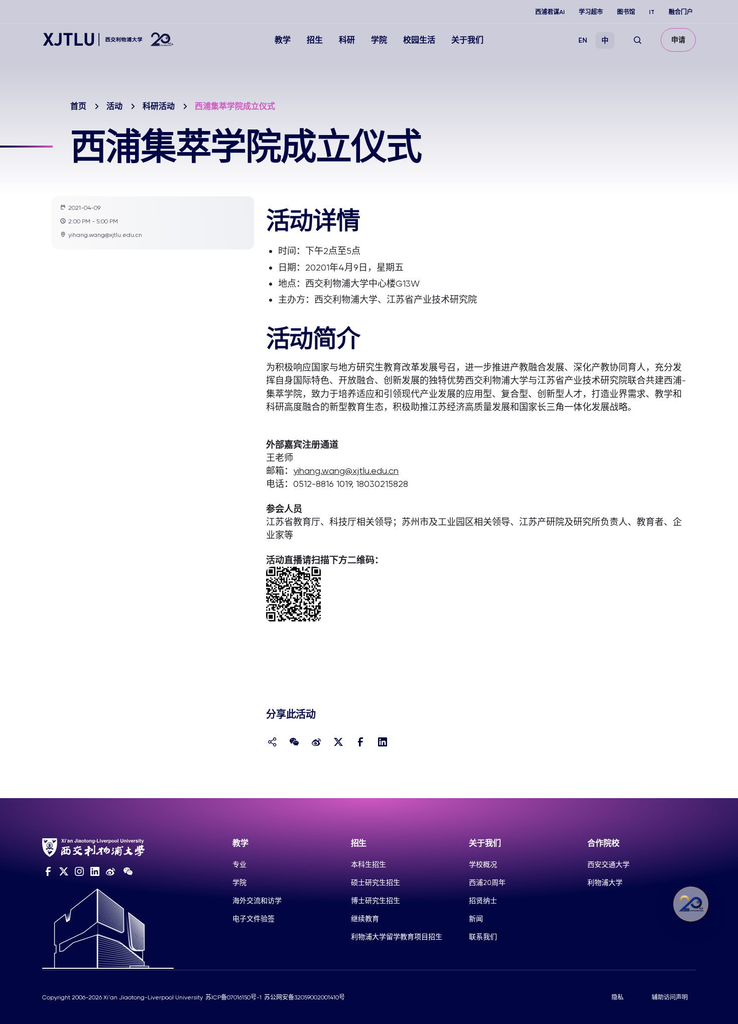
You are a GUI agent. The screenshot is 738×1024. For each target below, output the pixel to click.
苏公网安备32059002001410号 (304, 997)
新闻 (476, 919)
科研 (347, 40)
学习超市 (591, 12)
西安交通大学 (608, 864)
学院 (379, 40)
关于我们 (467, 40)
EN (582, 40)
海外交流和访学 (257, 901)
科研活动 (159, 106)
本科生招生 (368, 864)
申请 (678, 40)
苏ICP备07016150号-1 (233, 997)
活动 (114, 106)
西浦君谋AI (550, 12)
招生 (315, 40)
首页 (78, 106)
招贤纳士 (483, 901)
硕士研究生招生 (375, 882)
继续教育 (365, 919)
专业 (239, 864)
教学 (283, 40)
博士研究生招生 (375, 901)
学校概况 (483, 864)
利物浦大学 (605, 882)
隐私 (617, 997)
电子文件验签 (253, 919)
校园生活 (419, 40)
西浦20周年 (487, 882)
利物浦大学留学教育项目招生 (396, 937)
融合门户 (681, 12)
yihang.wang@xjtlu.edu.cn (346, 470)
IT (652, 12)
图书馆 (626, 12)
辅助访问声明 (670, 997)
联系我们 (483, 937)
